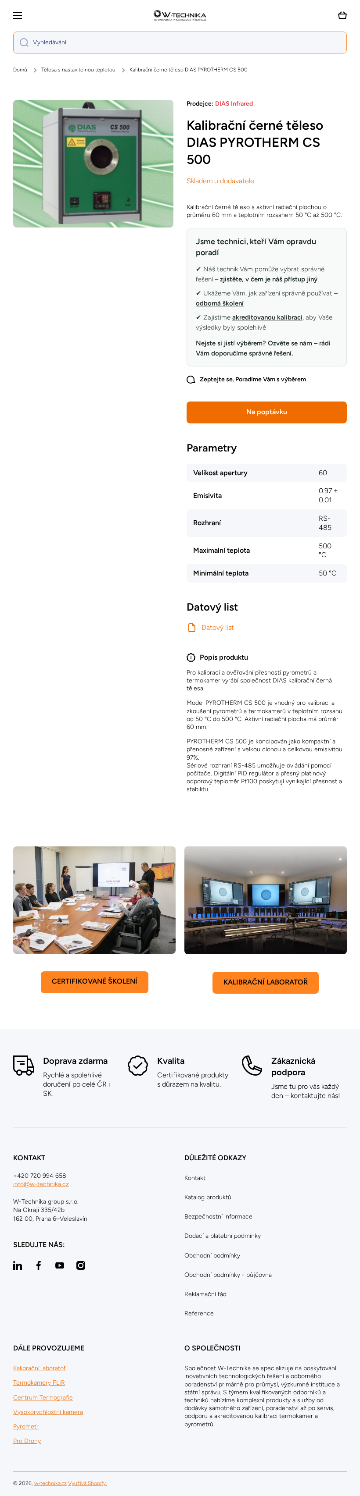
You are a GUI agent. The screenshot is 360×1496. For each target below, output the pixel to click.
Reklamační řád (205, 1294)
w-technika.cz (50, 1483)
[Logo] (180, 15)
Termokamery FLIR (39, 1382)
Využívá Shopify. (87, 1483)
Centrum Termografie (43, 1397)
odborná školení (220, 303)
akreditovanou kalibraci (267, 317)
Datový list (218, 627)
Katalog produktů (207, 1197)
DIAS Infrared (234, 103)
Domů (20, 70)
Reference (199, 1313)
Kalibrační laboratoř (39, 1368)
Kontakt (194, 1178)
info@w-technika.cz (41, 1184)
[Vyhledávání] (21, 42)
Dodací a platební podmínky (222, 1236)
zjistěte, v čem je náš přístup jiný (268, 279)
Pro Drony (27, 1441)
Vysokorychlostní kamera (48, 1412)
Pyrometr (26, 1426)
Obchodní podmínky (212, 1255)
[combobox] (180, 42)
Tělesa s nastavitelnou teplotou (78, 70)
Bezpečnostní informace (218, 1216)
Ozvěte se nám (290, 343)
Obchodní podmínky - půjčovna (228, 1275)
